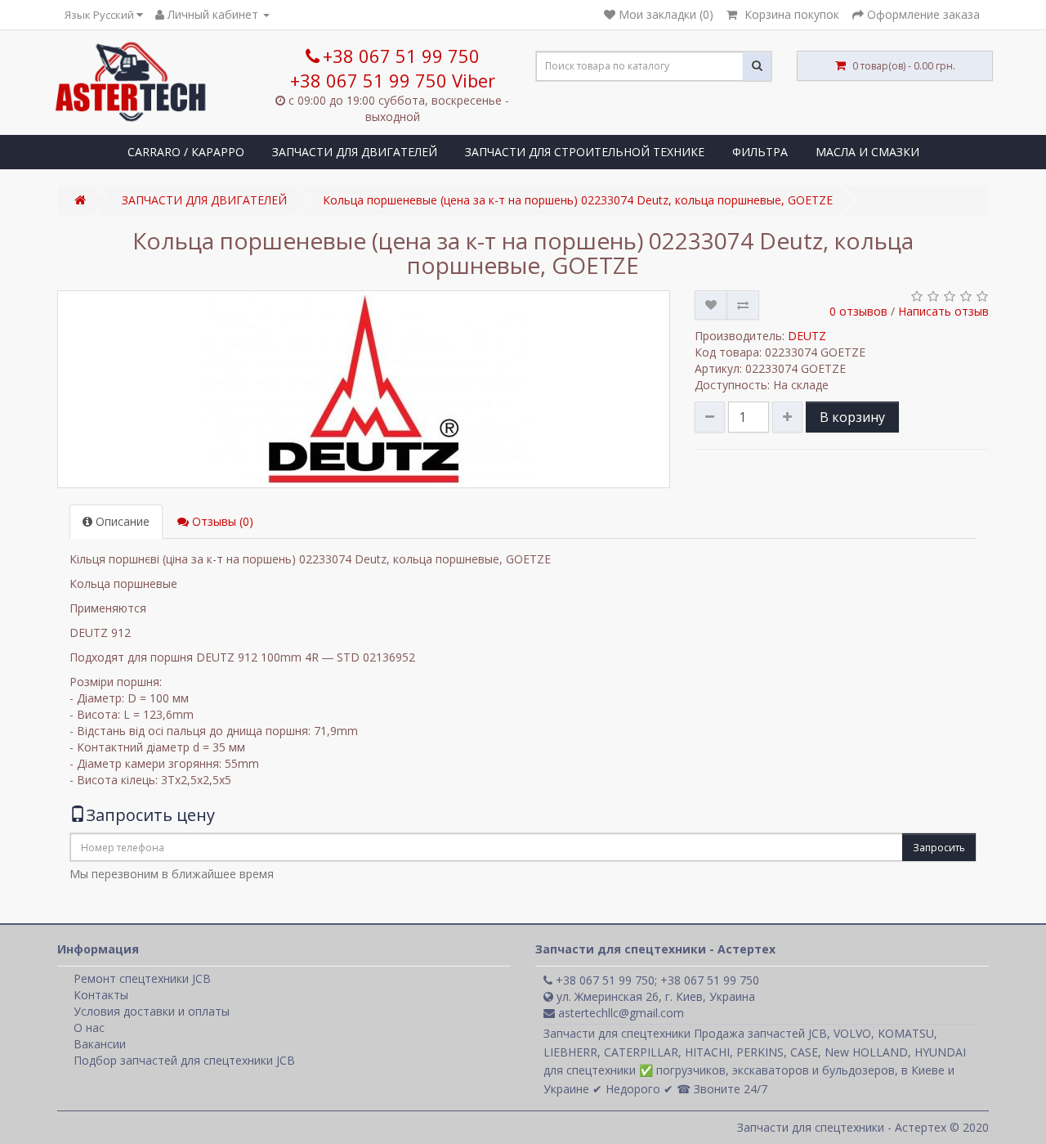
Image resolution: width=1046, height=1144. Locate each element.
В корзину (852, 417)
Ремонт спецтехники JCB (142, 978)
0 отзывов (858, 311)
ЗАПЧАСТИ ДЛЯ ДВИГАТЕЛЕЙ (354, 151)
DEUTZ (807, 335)
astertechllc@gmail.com (619, 1013)
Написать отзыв (943, 311)
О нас (89, 1027)
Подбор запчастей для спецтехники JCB (184, 1060)
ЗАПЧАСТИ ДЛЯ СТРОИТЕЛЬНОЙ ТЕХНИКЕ (584, 151)
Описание (121, 521)
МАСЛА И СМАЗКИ (867, 151)
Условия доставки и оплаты (152, 1011)
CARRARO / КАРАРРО (185, 151)
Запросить (939, 848)
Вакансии (100, 1044)
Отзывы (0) (221, 521)
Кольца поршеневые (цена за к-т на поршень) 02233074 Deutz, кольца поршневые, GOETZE (578, 200)
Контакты (101, 995)
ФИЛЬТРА (760, 151)
